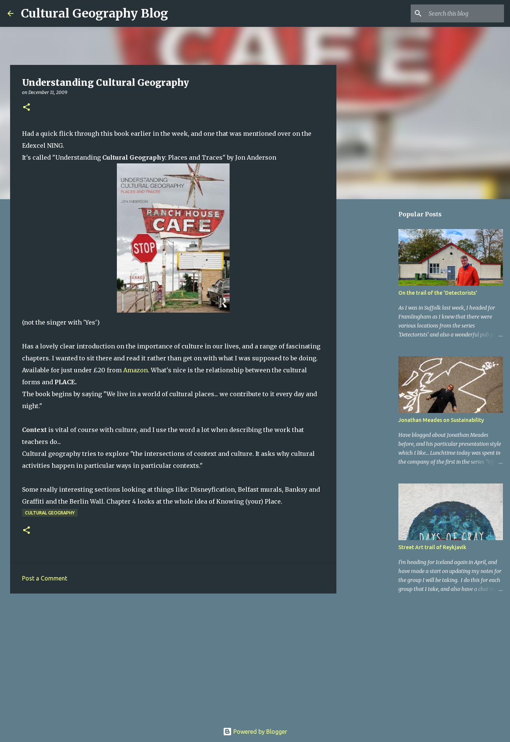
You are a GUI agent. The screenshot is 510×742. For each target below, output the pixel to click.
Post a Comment (44, 578)
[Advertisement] (173, 657)
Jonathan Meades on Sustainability (441, 420)
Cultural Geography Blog (94, 13)
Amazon (135, 370)
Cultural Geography (50, 512)
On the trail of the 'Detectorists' (437, 293)
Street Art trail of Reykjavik (432, 547)
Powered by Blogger (259, 731)
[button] (26, 108)
